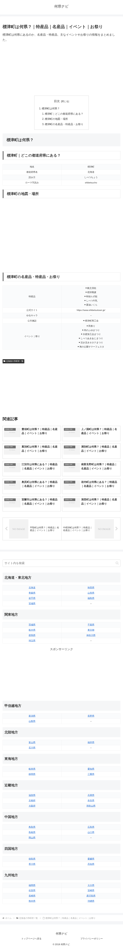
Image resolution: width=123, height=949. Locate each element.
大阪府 (32, 805)
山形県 (91, 593)
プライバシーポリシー (91, 938)
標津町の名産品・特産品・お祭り (64, 124)
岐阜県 (32, 769)
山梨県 (32, 721)
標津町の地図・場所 (56, 118)
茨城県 (32, 624)
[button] (117, 563)
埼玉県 (32, 640)
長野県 (91, 716)
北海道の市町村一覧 (14, 361)
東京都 (91, 630)
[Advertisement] (61, 69)
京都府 (32, 800)
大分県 (91, 885)
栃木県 (32, 630)
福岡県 (32, 885)
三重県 (91, 774)
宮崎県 (91, 890)
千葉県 (91, 624)
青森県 (32, 593)
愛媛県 (91, 858)
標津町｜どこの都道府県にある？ (64, 113)
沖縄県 (91, 901)
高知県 (91, 864)
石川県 (32, 747)
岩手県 (32, 598)
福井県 (91, 742)
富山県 (32, 742)
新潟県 (32, 716)
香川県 (32, 864)
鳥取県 (32, 827)
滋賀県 (32, 795)
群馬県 (32, 635)
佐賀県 (32, 890)
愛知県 (91, 769)
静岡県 (32, 774)
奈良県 (91, 800)
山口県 (91, 832)
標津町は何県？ (51, 108)
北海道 (32, 587)
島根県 (32, 832)
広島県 (91, 827)
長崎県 (32, 895)
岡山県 (32, 837)
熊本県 (32, 901)
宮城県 (32, 603)
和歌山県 (90, 805)
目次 (57, 101)
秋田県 (91, 587)
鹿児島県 (90, 895)
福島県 (91, 598)
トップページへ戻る (31, 938)
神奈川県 (90, 635)
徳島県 (32, 858)
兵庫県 (91, 795)
